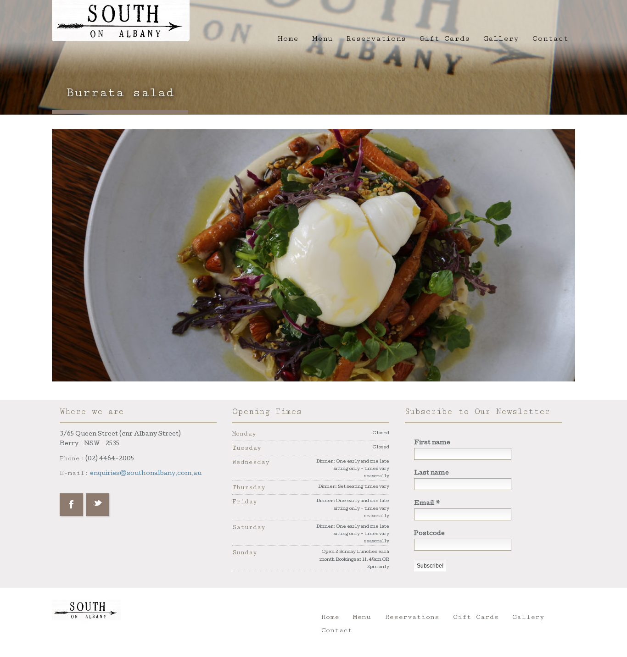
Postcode (429, 534)
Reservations (376, 38)
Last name (431, 473)
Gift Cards (445, 38)
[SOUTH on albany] (121, 19)
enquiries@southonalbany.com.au (146, 474)
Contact (550, 38)
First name (432, 443)
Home (288, 38)
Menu (322, 38)
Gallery (501, 38)
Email (427, 504)
